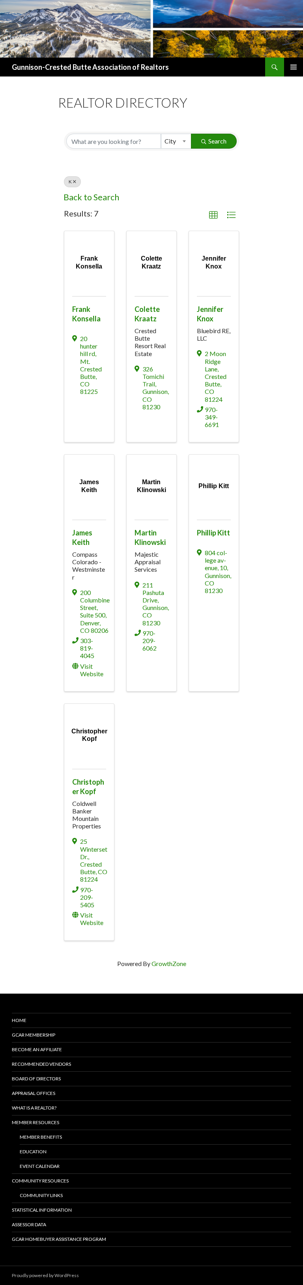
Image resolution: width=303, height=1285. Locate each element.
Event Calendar (40, 1166)
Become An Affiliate (37, 1049)
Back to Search (91, 197)
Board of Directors (36, 1079)
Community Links (41, 1195)
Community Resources (40, 1181)
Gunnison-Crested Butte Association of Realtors (90, 67)
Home (19, 1020)
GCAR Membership (33, 1035)
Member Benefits (41, 1137)
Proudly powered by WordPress (45, 1275)
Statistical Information (42, 1210)
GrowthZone (169, 963)
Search (217, 141)
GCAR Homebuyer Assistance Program (59, 1239)
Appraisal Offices (33, 1093)
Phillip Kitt (213, 532)
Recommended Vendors (41, 1064)
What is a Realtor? (34, 1108)
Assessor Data (29, 1224)
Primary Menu (293, 67)
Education (33, 1151)
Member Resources (35, 1122)
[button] (213, 215)
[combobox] (176, 141)
